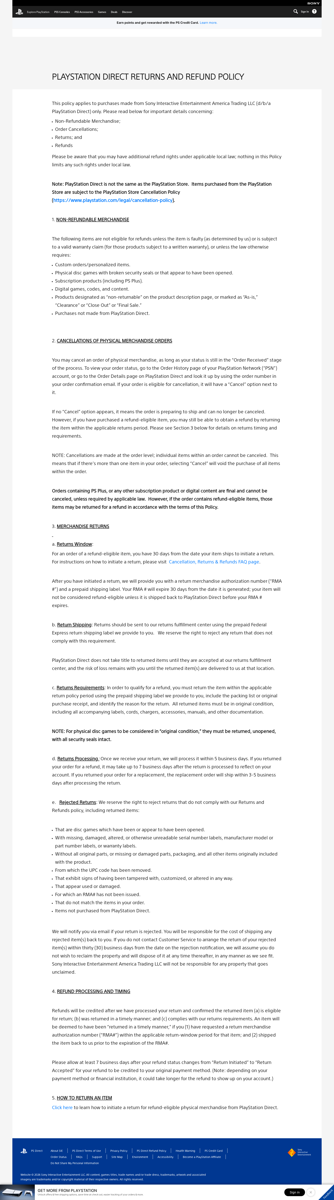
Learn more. (208, 23)
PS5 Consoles (62, 12)
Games (102, 12)
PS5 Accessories (84, 12)
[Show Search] (295, 12)
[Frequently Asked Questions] (314, 12)
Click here (62, 1107)
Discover (127, 12)
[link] (32, 12)
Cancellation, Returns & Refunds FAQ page (214, 561)
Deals (114, 12)
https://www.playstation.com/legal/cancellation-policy (112, 200)
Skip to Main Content (32, 3)
